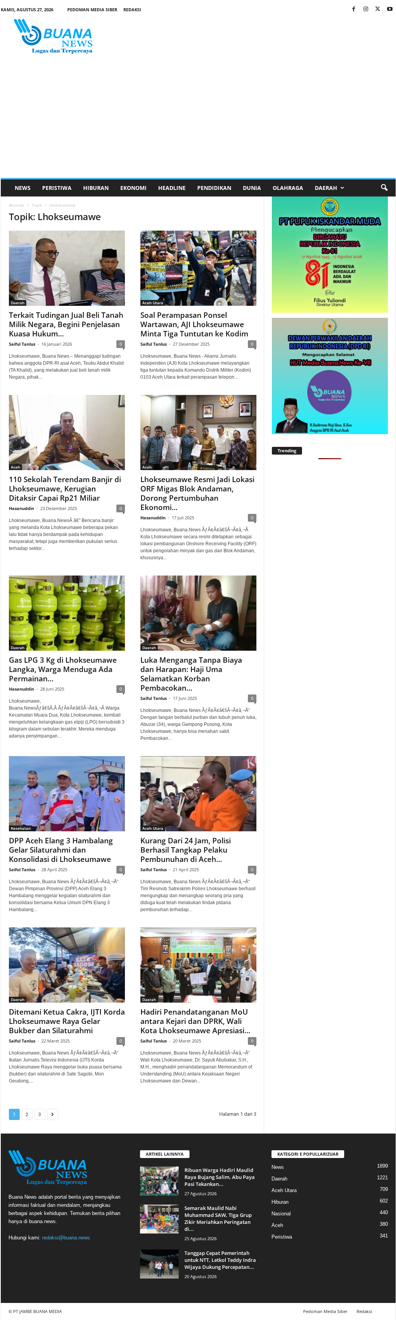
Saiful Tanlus (22, 344)
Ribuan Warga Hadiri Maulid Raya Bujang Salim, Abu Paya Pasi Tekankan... (219, 1177)
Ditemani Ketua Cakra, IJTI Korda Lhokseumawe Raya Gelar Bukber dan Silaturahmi (67, 1021)
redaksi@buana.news (66, 1238)
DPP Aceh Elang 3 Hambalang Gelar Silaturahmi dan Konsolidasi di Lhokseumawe (61, 850)
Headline (172, 187)
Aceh (15, 467)
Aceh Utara (152, 302)
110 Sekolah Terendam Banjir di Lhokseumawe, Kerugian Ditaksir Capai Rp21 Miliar (65, 488)
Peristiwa (57, 187)
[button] (384, 187)
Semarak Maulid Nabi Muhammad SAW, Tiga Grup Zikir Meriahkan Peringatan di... (218, 1218)
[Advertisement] (198, 119)
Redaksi (132, 9)
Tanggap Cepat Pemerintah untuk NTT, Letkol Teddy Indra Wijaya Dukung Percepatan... (220, 1259)
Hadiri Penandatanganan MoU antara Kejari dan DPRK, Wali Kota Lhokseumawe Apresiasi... (195, 1021)
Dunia (252, 187)
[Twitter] (377, 9)
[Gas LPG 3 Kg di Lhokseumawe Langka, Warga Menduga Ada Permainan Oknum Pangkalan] (67, 613)
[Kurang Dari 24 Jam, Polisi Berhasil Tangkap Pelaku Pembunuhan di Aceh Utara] (198, 793)
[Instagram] (365, 9)
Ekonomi (133, 187)
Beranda (16, 205)
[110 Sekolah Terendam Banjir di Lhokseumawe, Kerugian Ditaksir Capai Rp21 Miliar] (67, 432)
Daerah (326, 187)
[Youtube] (389, 9)
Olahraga (288, 187)
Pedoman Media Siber (92, 9)
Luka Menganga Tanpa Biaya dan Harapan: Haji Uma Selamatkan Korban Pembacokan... (191, 674)
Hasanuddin (21, 508)
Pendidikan (214, 187)
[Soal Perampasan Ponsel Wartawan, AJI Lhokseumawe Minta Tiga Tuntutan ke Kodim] (198, 268)
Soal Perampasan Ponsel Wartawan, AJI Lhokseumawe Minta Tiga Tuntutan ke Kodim (194, 324)
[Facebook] (353, 9)
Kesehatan (21, 828)
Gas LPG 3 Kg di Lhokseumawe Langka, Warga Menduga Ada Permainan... (63, 669)
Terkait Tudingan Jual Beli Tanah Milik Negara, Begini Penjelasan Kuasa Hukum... (66, 324)
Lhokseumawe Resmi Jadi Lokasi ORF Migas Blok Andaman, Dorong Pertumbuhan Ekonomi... (197, 493)
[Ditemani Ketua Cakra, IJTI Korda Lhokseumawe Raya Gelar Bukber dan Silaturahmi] (67, 965)
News (23, 187)
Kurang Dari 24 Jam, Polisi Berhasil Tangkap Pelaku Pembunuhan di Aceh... (185, 850)
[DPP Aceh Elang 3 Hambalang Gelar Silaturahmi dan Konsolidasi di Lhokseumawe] (67, 793)
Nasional (281, 1214)
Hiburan (96, 187)
